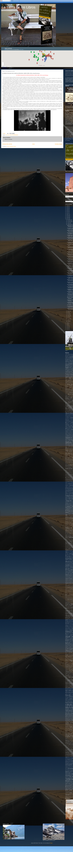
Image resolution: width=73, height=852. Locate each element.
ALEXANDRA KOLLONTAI (68, 371)
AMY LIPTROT (67, 375)
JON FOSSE (68, 556)
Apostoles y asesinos (68, 386)
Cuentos (67, 435)
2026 (67, 205)
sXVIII (67, 737)
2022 (67, 211)
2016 (67, 323)
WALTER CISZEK (67, 788)
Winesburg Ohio (68, 792)
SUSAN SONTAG (68, 734)
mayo (68, 315)
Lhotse (69, 609)
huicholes (70, 535)
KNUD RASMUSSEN (68, 572)
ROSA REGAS (67, 712)
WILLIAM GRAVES (67, 791)
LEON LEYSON (67, 607)
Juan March (67, 564)
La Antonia (70, 574)
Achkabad (66, 360)
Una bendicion (68, 767)
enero (68, 321)
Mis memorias (67, 658)
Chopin (68, 422)
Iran (65, 542)
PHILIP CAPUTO (68, 690)
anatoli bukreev (67, 376)
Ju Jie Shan (67, 562)
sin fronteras (70, 728)
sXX (70, 737)
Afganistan (67, 361)
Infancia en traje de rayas (68, 539)
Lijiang (72, 610)
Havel (71, 525)
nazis (66, 668)
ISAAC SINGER (68, 543)
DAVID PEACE (67, 441)
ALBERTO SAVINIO (69, 366)
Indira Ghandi (70, 538)
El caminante (67, 459)
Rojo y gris (68, 711)
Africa (71, 361)
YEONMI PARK (67, 795)
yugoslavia (70, 797)
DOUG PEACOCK (69, 451)
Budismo (66, 408)
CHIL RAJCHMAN (68, 421)
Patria (66, 682)
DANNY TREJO (70, 439)
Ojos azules (67, 674)
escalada (66, 495)
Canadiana (68, 411)
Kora (66, 573)
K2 (66, 566)
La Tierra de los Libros (18, 7)
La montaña (68, 587)
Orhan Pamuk (67, 676)
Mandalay (66, 630)
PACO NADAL (70, 678)
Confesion (66, 431)
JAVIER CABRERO (68, 548)
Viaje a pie (71, 776)
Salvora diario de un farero (69, 717)
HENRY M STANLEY (68, 529)
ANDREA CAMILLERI (68, 377)
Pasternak (71, 681)
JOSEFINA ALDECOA (68, 559)
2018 (67, 217)
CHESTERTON (67, 420)
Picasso (69, 691)
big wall (66, 401)
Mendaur (66, 649)
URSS (66, 772)
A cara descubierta (69, 358)
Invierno (67, 541)
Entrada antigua (58, 144)
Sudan (66, 733)
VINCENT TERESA (68, 783)
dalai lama (71, 438)
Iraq (68, 542)
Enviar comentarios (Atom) (11, 146)
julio (68, 312)
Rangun (66, 699)
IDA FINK (69, 536)
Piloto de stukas (67, 692)
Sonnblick (66, 731)
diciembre (69, 220)
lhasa (66, 609)
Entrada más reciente (7, 144)
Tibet (69, 744)
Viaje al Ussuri (70, 777)
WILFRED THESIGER (68, 790)
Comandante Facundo (68, 427)
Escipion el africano (68, 497)
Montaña (66, 660)
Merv (70, 650)
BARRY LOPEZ (67, 396)
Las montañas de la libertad (69, 601)
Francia (71, 505)
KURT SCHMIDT (70, 573)
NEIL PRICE (70, 669)
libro (71, 609)
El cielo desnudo (70, 461)
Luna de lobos (67, 627)
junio (68, 314)
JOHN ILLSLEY (68, 554)
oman (72, 675)
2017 (67, 218)
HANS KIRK (67, 525)
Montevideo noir (67, 661)
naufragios (67, 666)
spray (70, 731)
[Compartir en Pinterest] (14, 133)
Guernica (66, 521)
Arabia (70, 387)
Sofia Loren (67, 730)
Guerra (71, 521)
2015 (67, 324)
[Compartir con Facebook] (13, 133)
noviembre (69, 221)
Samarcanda (67, 718)
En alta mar (71, 487)
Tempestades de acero (69, 740)
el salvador (70, 478)
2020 (67, 214)
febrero (68, 319)
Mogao (66, 659)
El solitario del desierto (68, 480)
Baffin (66, 393)
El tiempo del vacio (69, 481)
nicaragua (66, 670)
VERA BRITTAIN (67, 775)
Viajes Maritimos (67, 778)
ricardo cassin (69, 704)
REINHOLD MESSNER (68, 702)
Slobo (70, 729)
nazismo (69, 668)
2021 (67, 213)
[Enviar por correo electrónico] (9, 133)
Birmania (70, 404)
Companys (67, 429)
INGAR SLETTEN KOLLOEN (69, 540)
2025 (67, 207)
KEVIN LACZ (71, 570)
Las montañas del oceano (68, 602)
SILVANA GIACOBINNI (68, 726)
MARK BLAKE (69, 642)
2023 (67, 210)
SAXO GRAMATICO (68, 720)
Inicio (33, 144)
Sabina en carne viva (68, 715)
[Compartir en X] (11, 133)
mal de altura (71, 629)
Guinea (66, 523)
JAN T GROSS (71, 546)
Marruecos (71, 643)
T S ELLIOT (71, 738)
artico (66, 389)
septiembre (69, 224)
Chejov (72, 419)
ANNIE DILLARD (68, 382)
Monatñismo (70, 659)
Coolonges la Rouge (68, 432)
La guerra (69, 582)
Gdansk (69, 513)
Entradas (68, 800)
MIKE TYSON (67, 656)
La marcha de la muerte (69, 586)
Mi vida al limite (70, 653)
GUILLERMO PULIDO (68, 522)
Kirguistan (66, 571)
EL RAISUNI (68, 477)
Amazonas (68, 374)
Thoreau (66, 744)
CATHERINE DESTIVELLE (68, 416)
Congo (70, 431)
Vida (68, 780)
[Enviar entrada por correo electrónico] (7, 133)
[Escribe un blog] (10, 133)
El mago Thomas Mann (68, 473)
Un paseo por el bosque (69, 763)
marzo (68, 318)
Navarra (71, 666)
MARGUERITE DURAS (68, 639)
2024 (67, 208)
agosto (68, 311)
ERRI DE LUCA (67, 494)
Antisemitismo (67, 383)
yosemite (66, 797)
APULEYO (66, 387)
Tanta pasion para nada (68, 739)
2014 (67, 326)
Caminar (69, 410)
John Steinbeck (69, 555)
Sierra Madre (69, 725)
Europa (67, 500)
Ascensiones (68, 390)
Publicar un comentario (8, 139)
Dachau (67, 438)
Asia (71, 390)
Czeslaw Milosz (67, 437)
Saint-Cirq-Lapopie (68, 716)
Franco (70, 507)
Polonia (66, 695)
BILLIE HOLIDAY (68, 402)
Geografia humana (70, 515)
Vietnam (67, 782)
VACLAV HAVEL (67, 773)
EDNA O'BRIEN (67, 453)
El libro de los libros (68, 471)
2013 (67, 327)
